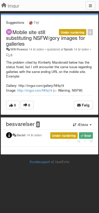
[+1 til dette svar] (78, 141)
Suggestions (15, 22)
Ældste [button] (83, 124)
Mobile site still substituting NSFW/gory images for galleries (45, 37)
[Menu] (90, 5)
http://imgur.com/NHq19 (34, 90)
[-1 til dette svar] (91, 141)
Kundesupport (40, 161)
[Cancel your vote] (85, 141)
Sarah (68, 49)
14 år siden (34, 135)
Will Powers (19, 49)
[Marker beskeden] (68, 141)
